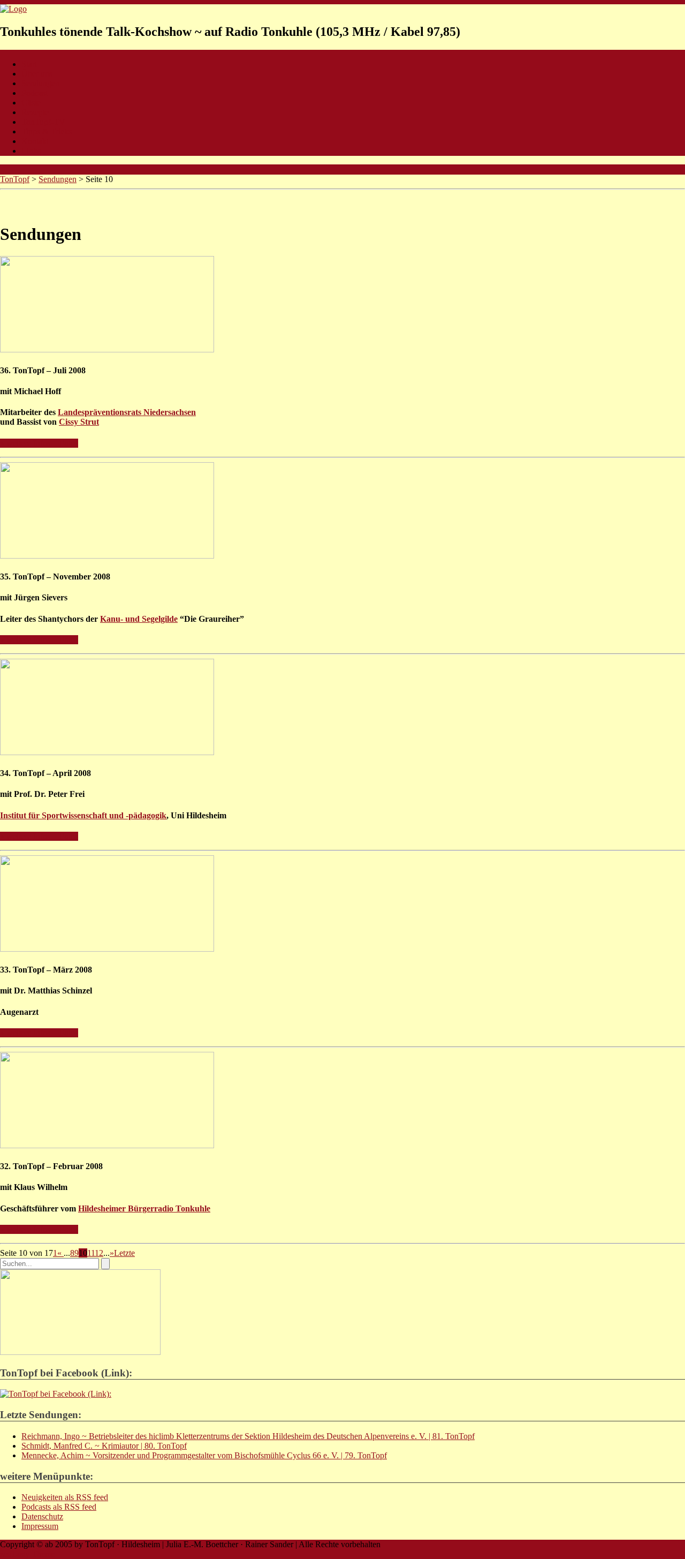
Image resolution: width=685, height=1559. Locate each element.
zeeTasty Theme (27, 1553)
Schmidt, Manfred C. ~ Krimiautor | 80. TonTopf (104, 1445)
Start (29, 64)
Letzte (124, 1252)
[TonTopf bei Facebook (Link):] (55, 1393)
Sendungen (40, 83)
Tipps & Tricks (46, 131)
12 (99, 1252)
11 (91, 1252)
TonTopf (14, 179)
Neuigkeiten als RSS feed (64, 1497)
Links (31, 150)
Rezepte (35, 112)
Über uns (36, 73)
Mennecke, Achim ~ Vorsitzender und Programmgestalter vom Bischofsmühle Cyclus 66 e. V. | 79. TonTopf (204, 1455)
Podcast (34, 92)
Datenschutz (42, 1516)
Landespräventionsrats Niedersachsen (127, 412)
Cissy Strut (79, 421)
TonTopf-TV (43, 121)
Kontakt (35, 141)
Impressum (39, 1526)
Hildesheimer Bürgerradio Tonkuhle (144, 1208)
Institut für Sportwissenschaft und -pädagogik (83, 815)
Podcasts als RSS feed (58, 1506)
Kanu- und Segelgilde (139, 618)
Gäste (31, 102)
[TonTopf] (13, 8)
